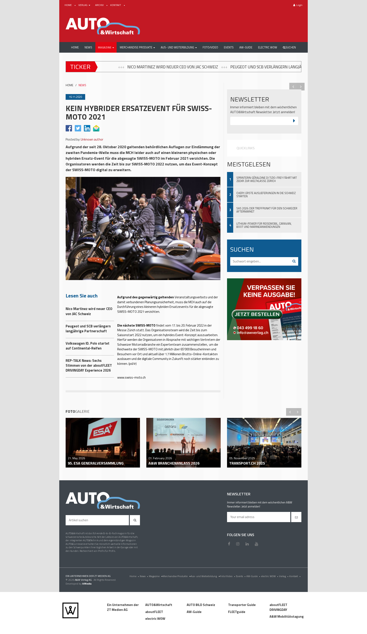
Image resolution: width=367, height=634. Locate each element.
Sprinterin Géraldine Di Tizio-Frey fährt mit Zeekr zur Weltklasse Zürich (266, 179)
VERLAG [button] (83, 5)
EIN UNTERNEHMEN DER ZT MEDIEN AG (88, 576)
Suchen (290, 47)
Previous (293, 86)
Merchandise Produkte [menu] (175, 576)
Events (241, 576)
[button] (106, 47)
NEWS (82, 85)
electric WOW (269, 576)
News (144, 576)
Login (299, 5)
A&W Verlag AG (83, 580)
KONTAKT (116, 5)
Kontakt (295, 576)
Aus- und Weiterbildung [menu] (204, 576)
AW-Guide (253, 576)
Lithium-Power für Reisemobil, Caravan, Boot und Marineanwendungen (264, 225)
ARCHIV (99, 5)
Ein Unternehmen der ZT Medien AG (123, 607)
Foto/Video (227, 576)
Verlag (283, 576)
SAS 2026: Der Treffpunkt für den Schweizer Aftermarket (266, 210)
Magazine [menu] (154, 576)
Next (301, 86)
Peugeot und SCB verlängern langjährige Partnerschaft (219, 67)
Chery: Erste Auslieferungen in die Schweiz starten (266, 194)
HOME (68, 5)
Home (134, 576)
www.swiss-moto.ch (131, 377)
